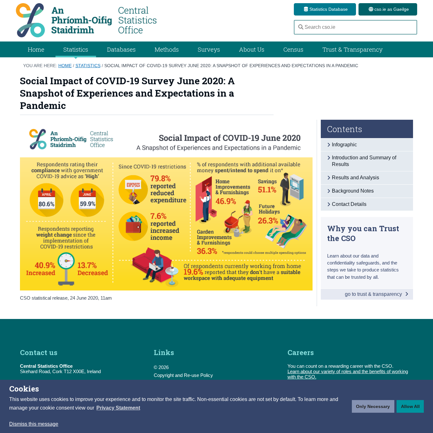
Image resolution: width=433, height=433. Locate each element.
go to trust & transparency (374, 294)
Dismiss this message (33, 424)
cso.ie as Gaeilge (391, 9)
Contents (344, 128)
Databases (121, 49)
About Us (251, 49)
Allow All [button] (410, 406)
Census (293, 49)
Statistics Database (328, 9)
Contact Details (349, 204)
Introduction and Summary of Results (364, 161)
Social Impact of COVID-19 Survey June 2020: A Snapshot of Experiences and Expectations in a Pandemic (231, 65)
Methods (167, 49)
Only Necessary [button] (373, 406)
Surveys (209, 49)
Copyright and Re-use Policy (183, 375)
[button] (118, 408)
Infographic (344, 144)
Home (36, 49)
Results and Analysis (355, 177)
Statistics (87, 65)
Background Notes (353, 191)
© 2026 (161, 367)
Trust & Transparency (352, 49)
